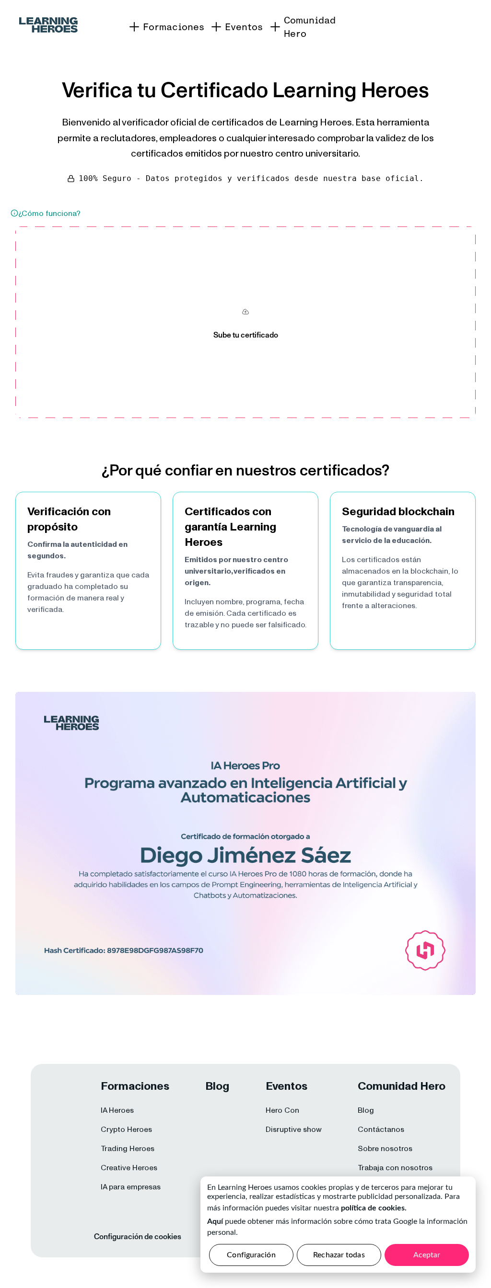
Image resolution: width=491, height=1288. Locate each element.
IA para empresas (131, 1186)
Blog (366, 1110)
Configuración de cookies (137, 1236)
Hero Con (282, 1110)
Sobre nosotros (385, 1148)
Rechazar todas (338, 1255)
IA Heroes (117, 1110)
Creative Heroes (129, 1167)
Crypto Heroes (126, 1129)
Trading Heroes (127, 1148)
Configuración (251, 1255)
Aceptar (427, 1255)
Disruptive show (294, 1129)
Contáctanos (381, 1129)
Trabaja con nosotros (395, 1167)
